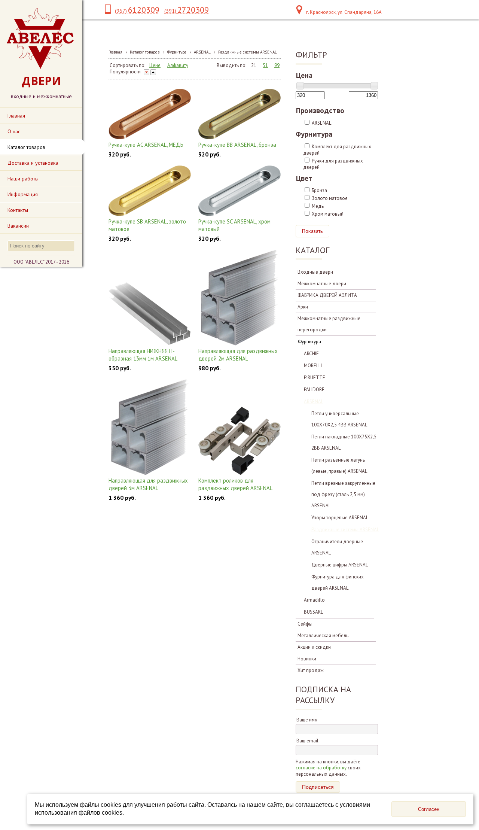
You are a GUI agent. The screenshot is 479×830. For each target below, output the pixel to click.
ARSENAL (202, 52)
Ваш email (307, 741)
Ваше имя (306, 720)
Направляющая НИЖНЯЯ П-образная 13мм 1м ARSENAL (143, 354)
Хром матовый (328, 214)
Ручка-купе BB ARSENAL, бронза (237, 144)
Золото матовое (330, 198)
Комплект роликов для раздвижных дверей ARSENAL (235, 484)
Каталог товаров (145, 52)
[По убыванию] (146, 72)
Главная (115, 52)
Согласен (428, 809)
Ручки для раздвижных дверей (333, 164)
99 (277, 65)
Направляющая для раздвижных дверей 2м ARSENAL (238, 354)
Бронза (319, 190)
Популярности (125, 72)
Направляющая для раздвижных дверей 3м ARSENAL (148, 484)
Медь (318, 206)
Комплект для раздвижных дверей (337, 149)
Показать (312, 230)
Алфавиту (177, 65)
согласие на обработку (321, 767)
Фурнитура (176, 52)
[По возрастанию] (153, 72)
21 (253, 65)
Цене (155, 65)
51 (265, 65)
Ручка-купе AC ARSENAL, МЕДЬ (146, 144)
